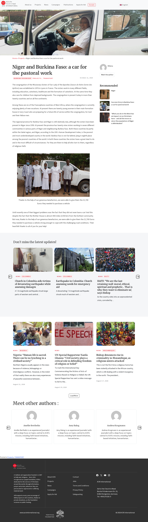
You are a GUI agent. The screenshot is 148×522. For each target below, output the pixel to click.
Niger (113, 90)
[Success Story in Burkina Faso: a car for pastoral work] (105, 106)
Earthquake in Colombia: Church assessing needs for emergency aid (74, 284)
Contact (76, 477)
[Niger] (105, 94)
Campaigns (56, 5)
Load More (74, 396)
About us (28, 5)
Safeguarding (78, 494)
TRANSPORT (19, 457)
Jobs (74, 481)
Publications (68, 5)
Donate (91, 5)
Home (14, 58)
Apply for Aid (81, 5)
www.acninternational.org (29, 512)
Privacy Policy (78, 490)
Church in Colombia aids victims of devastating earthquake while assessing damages (33, 284)
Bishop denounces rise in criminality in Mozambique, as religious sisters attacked (113, 358)
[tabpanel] (33, 274)
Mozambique (109, 351)
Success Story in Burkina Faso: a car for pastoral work (122, 103)
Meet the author (107, 75)
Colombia (26, 276)
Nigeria (23, 351)
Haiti (106, 276)
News (46, 5)
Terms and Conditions (81, 485)
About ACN (51, 477)
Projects (38, 5)
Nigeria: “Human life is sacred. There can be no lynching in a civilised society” (29, 358)
